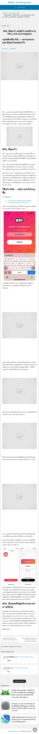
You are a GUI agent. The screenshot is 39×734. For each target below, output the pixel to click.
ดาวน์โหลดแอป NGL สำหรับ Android (19, 200)
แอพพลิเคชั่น (13, 48)
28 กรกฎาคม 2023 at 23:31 (25, 657)
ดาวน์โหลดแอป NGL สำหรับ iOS (18, 202)
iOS (16, 646)
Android (6, 646)
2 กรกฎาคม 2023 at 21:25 (21, 668)
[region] (19, 96)
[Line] (6, 633)
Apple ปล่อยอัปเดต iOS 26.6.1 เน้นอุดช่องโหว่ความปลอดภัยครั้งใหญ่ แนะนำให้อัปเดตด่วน (23, 719)
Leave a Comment (19, 681)
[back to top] (35, 730)
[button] (19, 7)
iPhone (19, 646)
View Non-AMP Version (14, 731)
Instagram (11, 646)
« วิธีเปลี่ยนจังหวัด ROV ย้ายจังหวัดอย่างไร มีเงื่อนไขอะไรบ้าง (10, 639)
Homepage (5, 48)
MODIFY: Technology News (19, 2)
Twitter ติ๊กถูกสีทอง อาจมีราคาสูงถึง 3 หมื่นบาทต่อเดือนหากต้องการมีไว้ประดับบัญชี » (29, 640)
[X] (3, 633)
